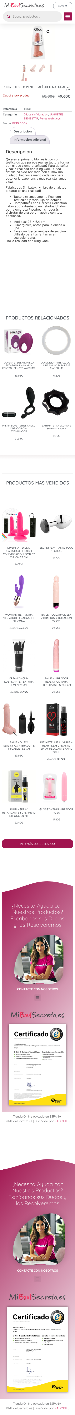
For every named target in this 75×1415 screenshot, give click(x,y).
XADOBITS (62, 1121)
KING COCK (19, 123)
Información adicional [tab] (30, 139)
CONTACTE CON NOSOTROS (37, 989)
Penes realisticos (50, 118)
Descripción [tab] (23, 131)
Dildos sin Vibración (36, 114)
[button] (68, 16)
